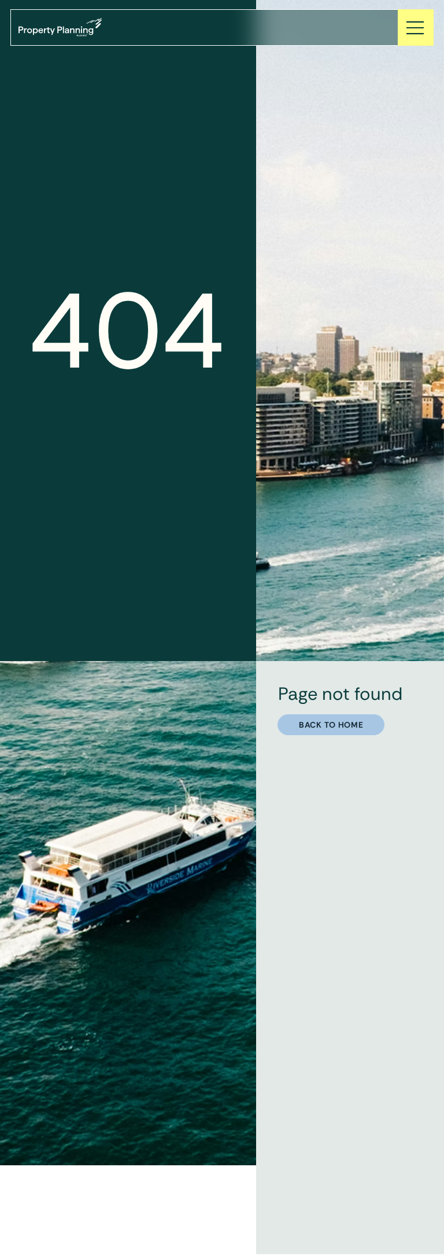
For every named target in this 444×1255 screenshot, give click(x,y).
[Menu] (416, 27)
